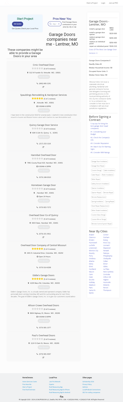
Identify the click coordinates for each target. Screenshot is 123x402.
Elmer (105, 264)
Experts (51, 384)
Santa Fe (92, 290)
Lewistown (93, 248)
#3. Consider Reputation (100, 143)
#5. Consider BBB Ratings (100, 152)
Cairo (91, 274)
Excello (91, 280)
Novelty (92, 253)
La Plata (106, 269)
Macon (91, 272)
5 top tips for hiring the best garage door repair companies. (99, 126)
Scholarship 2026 (88, 382)
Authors (85, 387)
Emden (91, 240)
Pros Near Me (26, 384)
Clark (91, 277)
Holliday (92, 282)
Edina (91, 264)
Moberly (106, 285)
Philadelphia (107, 256)
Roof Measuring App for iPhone (59, 390)
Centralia (106, 274)
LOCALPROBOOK (18, 3)
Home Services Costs (29, 382)
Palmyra (106, 253)
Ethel (91, 266)
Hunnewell (93, 242)
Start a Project (92, 3)
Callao (105, 261)
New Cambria (108, 272)
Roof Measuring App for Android (59, 392)
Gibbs (105, 266)
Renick (105, 287)
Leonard (106, 245)
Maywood (106, 248)
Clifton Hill (107, 277)
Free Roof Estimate (28, 390)
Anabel (91, 235)
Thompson (107, 290)
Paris (91, 287)
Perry (91, 256)
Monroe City (93, 250)
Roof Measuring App (55, 387)
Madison (92, 285)
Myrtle (91, 293)
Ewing (105, 240)
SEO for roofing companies (91, 392)
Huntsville (107, 282)
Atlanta (91, 261)
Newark (106, 250)
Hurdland (92, 269)
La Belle (92, 245)
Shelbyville (107, 258)
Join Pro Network (54, 382)
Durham (106, 237)
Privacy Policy (87, 384)
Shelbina (92, 258)
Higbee (106, 280)
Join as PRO (113, 3)
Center (105, 235)
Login (103, 3)
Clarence (92, 237)
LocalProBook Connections (92, 390)
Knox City (106, 242)
